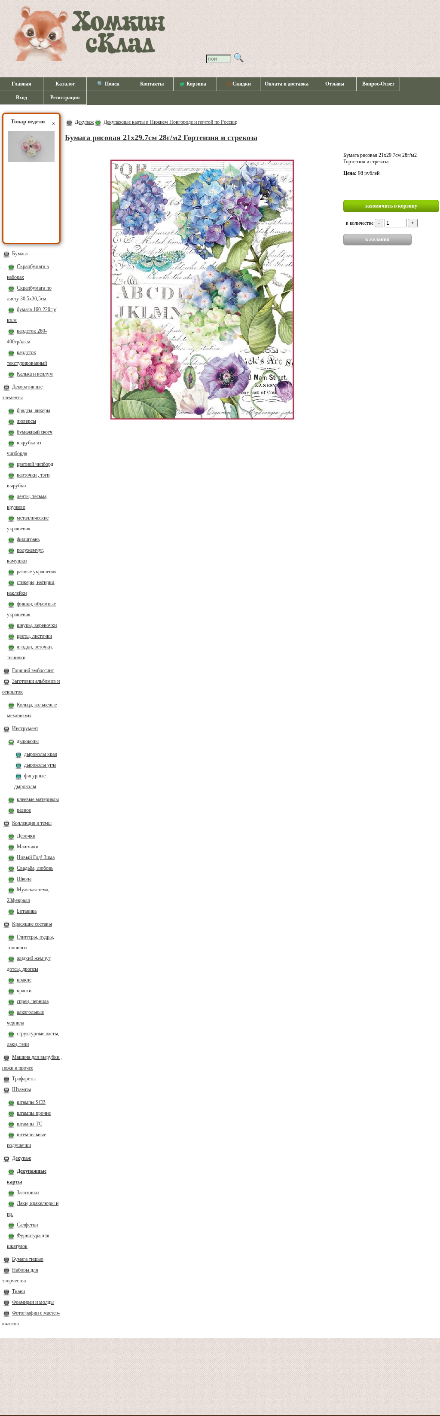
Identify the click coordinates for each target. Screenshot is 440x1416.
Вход (21, 98)
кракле (24, 980)
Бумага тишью (27, 1259)
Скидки (238, 84)
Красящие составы (32, 924)
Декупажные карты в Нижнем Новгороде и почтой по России (170, 122)
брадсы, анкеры (33, 410)
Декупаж (21, 1158)
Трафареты (24, 1079)
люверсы (26, 421)
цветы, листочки (34, 636)
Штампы (21, 1089)
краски (24, 991)
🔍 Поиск (108, 84)
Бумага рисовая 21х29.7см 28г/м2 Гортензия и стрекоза (161, 137)
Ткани (18, 1291)
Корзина (196, 84)
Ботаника (27, 911)
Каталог (65, 84)
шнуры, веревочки (37, 625)
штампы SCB (31, 1102)
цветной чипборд (35, 464)
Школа (24, 879)
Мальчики (27, 847)
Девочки (26, 836)
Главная (21, 84)
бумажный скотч (34, 432)
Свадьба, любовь (35, 868)
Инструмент (25, 728)
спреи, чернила (33, 1001)
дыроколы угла (40, 765)
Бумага (20, 254)
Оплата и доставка (287, 84)
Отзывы (334, 84)
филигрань (28, 539)
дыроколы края (40, 754)
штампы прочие (34, 1113)
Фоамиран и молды (33, 1302)
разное (24, 810)
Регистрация (65, 98)
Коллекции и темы (32, 823)
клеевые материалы (38, 799)
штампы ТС (29, 1124)
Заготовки (28, 1193)
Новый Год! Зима (36, 857)
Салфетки (27, 1225)
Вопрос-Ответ (378, 84)
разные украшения (37, 572)
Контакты (152, 84)
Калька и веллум (35, 374)
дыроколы (28, 741)
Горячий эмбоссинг (33, 670)
